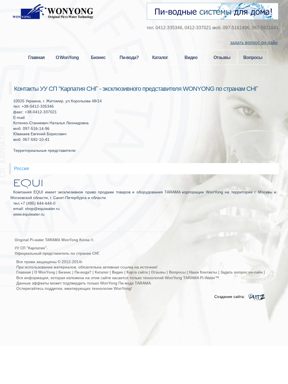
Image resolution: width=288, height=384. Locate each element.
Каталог (160, 57)
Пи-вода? (129, 57)
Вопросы (252, 57)
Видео (190, 57)
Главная (36, 57)
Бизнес (98, 57)
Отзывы (221, 57)
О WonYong (67, 57)
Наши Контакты (203, 272)
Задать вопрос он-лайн (241, 272)
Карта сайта (137, 272)
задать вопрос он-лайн (254, 42)
